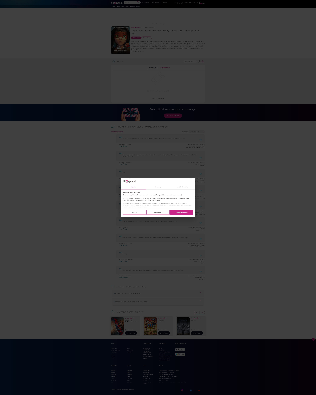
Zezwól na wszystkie (182, 212)
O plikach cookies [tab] (183, 187)
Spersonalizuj (157, 212)
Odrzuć (134, 212)
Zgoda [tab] (133, 187)
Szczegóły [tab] (158, 187)
